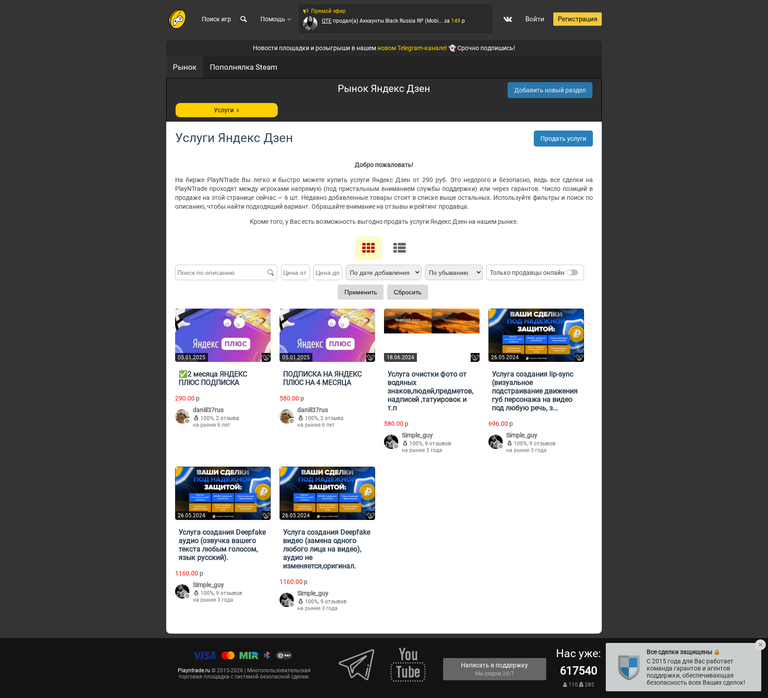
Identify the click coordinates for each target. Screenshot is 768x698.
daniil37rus (208, 409)
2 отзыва (227, 418)
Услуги (226, 110)
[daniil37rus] (182, 417)
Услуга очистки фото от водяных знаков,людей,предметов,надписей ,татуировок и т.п (430, 391)
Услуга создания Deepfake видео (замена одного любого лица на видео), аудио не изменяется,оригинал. (326, 549)
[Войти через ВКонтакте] (507, 19)
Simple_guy (417, 435)
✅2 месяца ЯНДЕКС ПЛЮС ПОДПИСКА (213, 378)
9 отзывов (438, 443)
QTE (327, 21)
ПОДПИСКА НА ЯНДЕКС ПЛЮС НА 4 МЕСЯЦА (322, 378)
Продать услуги (563, 138)
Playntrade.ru (194, 670)
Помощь (273, 19)
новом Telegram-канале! (412, 48)
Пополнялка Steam (243, 67)
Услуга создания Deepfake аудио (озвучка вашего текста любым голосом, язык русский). (222, 545)
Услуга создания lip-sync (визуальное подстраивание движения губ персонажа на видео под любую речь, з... (535, 391)
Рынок (184, 67)
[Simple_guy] (391, 442)
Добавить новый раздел (550, 90)
